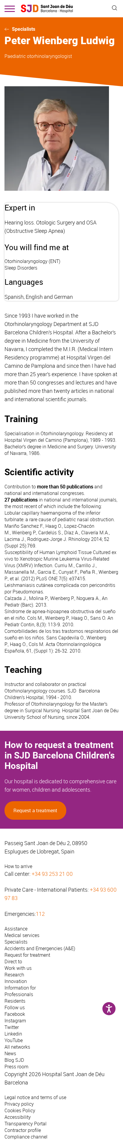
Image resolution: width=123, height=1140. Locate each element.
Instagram (15, 1020)
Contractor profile (22, 1130)
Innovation (15, 981)
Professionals (18, 994)
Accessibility (17, 1117)
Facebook (14, 1014)
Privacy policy (19, 1104)
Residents (14, 1001)
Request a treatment (35, 810)
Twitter (11, 1027)
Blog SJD (14, 1060)
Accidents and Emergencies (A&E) (39, 948)
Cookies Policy (19, 1110)
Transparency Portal (25, 1123)
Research (14, 974)
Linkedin (13, 1033)
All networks (17, 1047)
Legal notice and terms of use (35, 1097)
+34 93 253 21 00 (52, 873)
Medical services (21, 935)
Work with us (18, 968)
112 (40, 913)
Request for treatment (27, 955)
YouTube (13, 1040)
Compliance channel (25, 1136)
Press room (16, 1066)
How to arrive (18, 866)
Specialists (23, 29)
